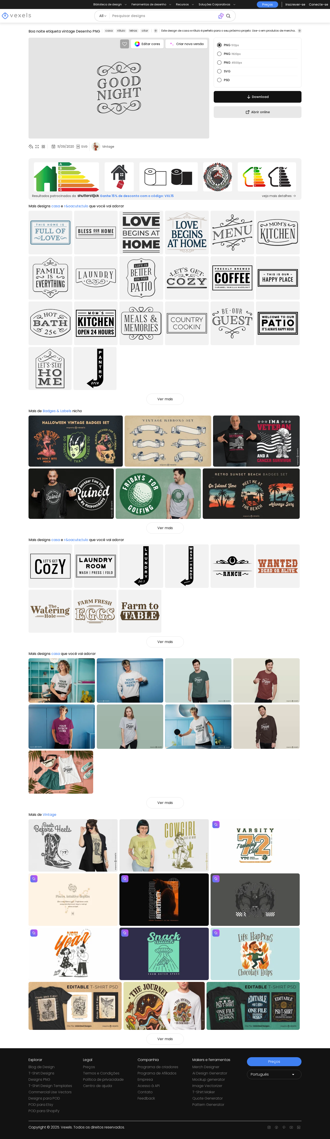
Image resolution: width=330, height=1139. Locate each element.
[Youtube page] (291, 1127)
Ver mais (165, 399)
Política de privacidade (103, 1079)
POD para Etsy (41, 1104)
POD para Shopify (44, 1110)
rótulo (121, 30)
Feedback (146, 1098)
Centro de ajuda (97, 1085)
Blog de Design (42, 1067)
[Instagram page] (269, 1127)
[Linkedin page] (298, 1127)
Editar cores (151, 44)
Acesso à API (149, 1085)
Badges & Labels (57, 411)
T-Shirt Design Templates (50, 1085)
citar (145, 30)
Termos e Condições (101, 1073)
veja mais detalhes (277, 196)
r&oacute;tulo (76, 206)
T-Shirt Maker (203, 1092)
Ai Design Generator (209, 1073)
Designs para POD (44, 1098)
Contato (145, 1092)
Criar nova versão (190, 44)
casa (109, 30)
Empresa (145, 1079)
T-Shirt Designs (41, 1073)
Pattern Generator (208, 1104)
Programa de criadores (158, 1067)
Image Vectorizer (207, 1085)
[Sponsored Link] (66, 177)
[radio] (219, 45)
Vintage (49, 814)
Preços (89, 1067)
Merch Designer (205, 1067)
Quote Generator (207, 1098)
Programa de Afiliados (157, 1073)
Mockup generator (208, 1079)
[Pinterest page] (284, 1127)
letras (133, 30)
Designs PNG (39, 1079)
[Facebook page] (276, 1127)
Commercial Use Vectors (50, 1092)
